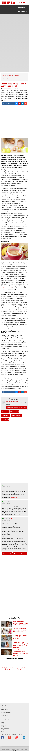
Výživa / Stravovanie (8, 78)
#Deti (17, 411)
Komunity (11, 75)
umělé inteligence (6, 662)
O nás (2, 707)
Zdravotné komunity (5, 728)
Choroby (2, 722)
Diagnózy (3, 723)
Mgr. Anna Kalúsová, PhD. (12, 401)
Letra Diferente (5, 664)
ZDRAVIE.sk (5, 75)
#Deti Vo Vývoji (5, 419)
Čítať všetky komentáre (20, 553)
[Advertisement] (14, 28)
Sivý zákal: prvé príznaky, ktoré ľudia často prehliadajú (20, 637)
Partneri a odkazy (4, 715)
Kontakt (2, 717)
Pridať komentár (8, 553)
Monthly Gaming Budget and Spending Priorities (14, 667)
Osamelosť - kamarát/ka (8, 666)
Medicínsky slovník (4, 726)
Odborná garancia (4, 709)
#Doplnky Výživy (5, 415)
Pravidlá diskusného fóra (6, 712)
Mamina (17, 75)
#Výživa (12, 411)
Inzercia (2, 714)
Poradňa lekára (4, 729)
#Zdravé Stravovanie (16, 415)
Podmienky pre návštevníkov (6, 711)
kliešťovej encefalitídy (6, 288)
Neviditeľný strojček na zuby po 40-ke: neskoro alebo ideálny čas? (19, 630)
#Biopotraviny (5, 411)
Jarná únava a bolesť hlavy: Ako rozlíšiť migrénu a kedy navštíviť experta (20, 623)
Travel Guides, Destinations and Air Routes (13, 669)
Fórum (2, 731)
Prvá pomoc (3, 725)
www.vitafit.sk (14, 497)
